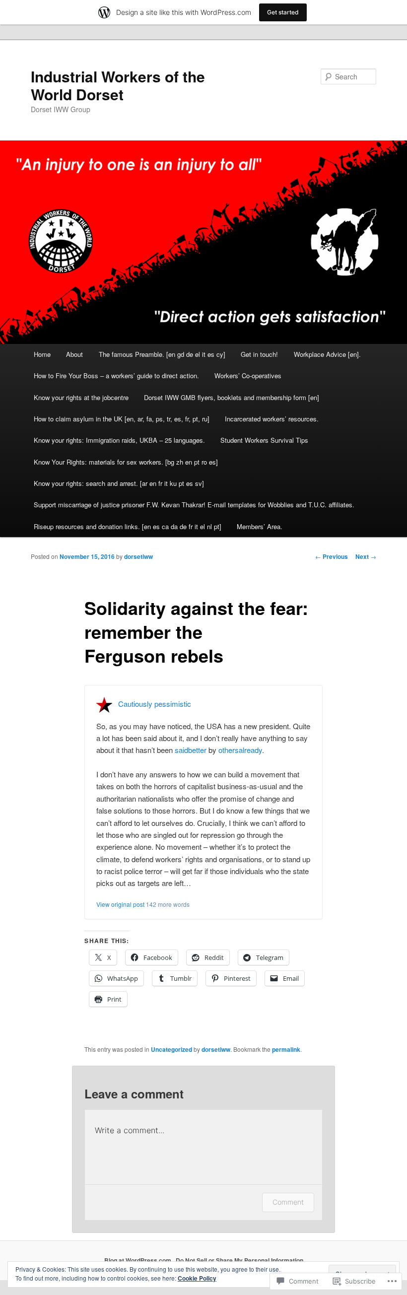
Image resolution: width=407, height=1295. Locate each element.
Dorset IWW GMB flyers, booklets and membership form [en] (231, 397)
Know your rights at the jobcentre (81, 397)
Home (42, 354)
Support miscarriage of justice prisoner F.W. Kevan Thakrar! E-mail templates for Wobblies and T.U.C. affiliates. (194, 504)
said (181, 750)
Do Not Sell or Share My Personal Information (239, 1260)
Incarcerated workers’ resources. (272, 418)
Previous (331, 556)
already (250, 750)
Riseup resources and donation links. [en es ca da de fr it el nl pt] (127, 526)
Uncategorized (171, 1049)
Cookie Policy (197, 1278)
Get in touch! (259, 354)
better (197, 750)
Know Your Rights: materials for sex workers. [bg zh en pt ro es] (126, 462)
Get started (283, 12)
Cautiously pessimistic (154, 703)
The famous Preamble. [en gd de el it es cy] (162, 354)
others (228, 750)
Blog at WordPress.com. (138, 1260)
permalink (286, 1049)
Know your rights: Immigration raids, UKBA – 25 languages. (119, 440)
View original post (120, 904)
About (74, 354)
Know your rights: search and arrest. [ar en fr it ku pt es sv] (119, 483)
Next (365, 556)
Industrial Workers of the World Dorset (118, 85)
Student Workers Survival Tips (264, 440)
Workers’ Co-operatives (247, 375)
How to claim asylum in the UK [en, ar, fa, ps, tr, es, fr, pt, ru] (121, 418)
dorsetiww (138, 556)
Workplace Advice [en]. (327, 354)
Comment (288, 1202)
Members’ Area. (259, 526)
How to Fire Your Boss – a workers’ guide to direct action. (116, 375)
